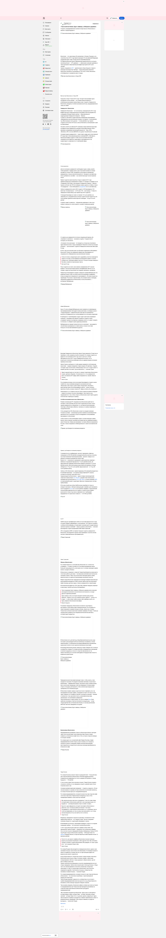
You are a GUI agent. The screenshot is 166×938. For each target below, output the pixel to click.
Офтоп (65, 24)
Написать (114, 18)
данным (63, 834)
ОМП (96, 479)
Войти (121, 18)
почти (71, 488)
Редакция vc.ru (67, 23)
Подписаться (95, 23)
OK (55, 935)
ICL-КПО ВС (76, 477)
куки (50, 935)
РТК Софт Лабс (80, 479)
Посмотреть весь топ (110, 408)
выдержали (83, 186)
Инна (89, 699)
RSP (73, 68)
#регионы (63, 903)
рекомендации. (46, 129)
